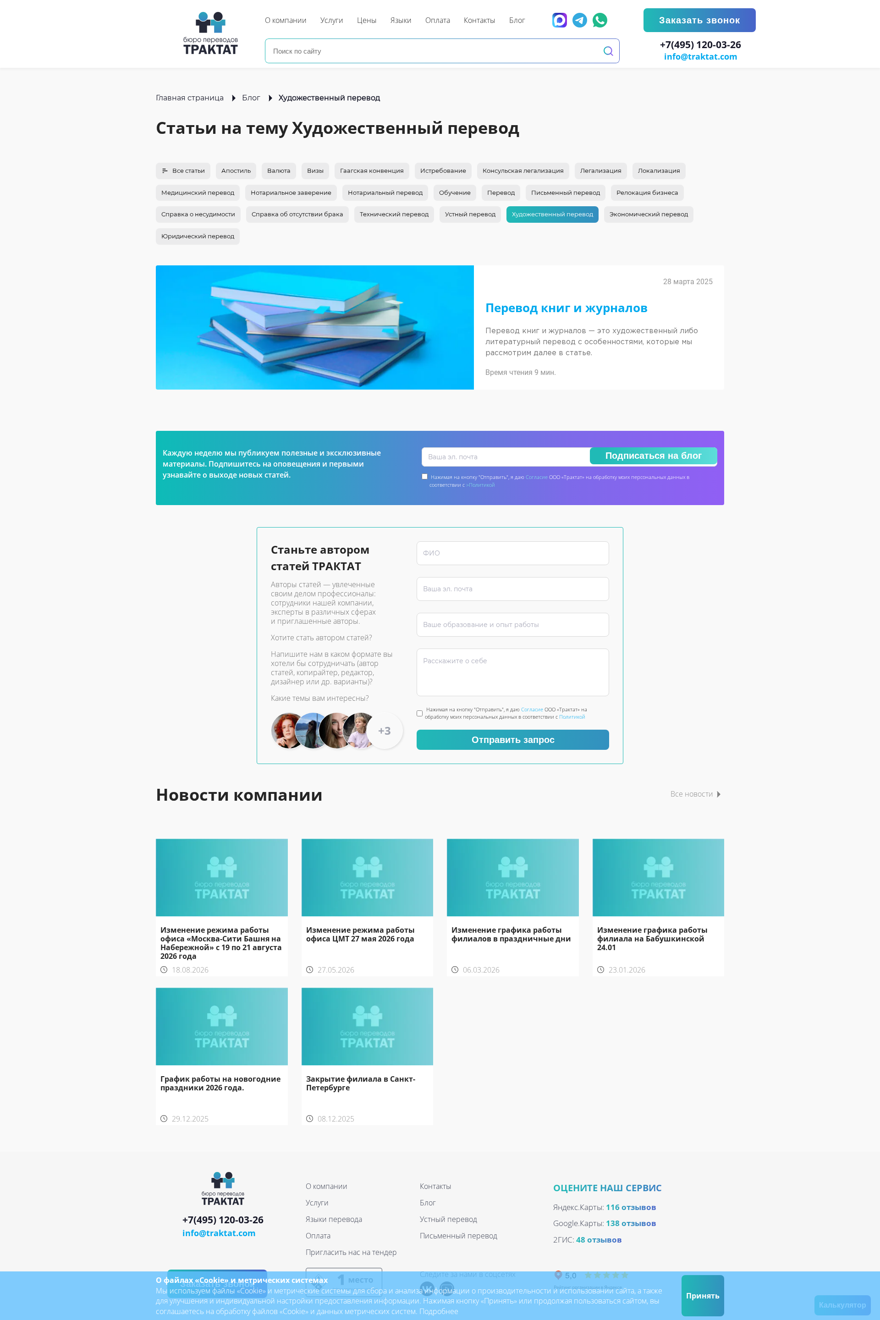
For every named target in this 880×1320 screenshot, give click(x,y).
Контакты (435, 1186)
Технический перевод (394, 214)
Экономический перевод (649, 214)
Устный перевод (470, 214)
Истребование (443, 170)
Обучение (455, 192)
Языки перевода (334, 1219)
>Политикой (480, 484)
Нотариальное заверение (291, 192)
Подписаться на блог (653, 456)
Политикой (572, 716)
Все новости (692, 794)
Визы (315, 170)
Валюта (279, 170)
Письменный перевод (565, 192)
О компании (326, 1186)
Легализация (601, 170)
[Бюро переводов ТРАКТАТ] (213, 33)
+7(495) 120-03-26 (700, 44)
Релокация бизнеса (647, 192)
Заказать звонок (699, 20)
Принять (703, 1296)
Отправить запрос (513, 740)
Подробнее (438, 1311)
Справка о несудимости (198, 214)
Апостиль (236, 170)
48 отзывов (599, 1239)
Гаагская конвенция (372, 170)
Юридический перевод (197, 236)
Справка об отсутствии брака (297, 214)
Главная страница (190, 98)
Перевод (501, 192)
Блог (251, 98)
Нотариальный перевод (385, 192)
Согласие (537, 476)
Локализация (659, 170)
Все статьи (188, 170)
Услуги (317, 1203)
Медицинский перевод (197, 192)
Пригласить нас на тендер (351, 1252)
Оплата (318, 1236)
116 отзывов (631, 1207)
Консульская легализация (523, 170)
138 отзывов (631, 1223)
